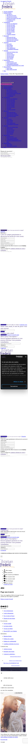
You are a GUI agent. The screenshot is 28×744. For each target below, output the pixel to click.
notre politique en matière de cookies (9, 737)
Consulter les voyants (8, 584)
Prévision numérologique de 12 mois (15, 65)
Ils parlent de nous (11, 19)
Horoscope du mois (11, 41)
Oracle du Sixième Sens (12, 52)
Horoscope (6, 35)
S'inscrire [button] (9, 1)
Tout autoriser (14, 386)
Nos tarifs (9, 33)
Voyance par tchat (11, 26)
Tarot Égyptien (10, 57)
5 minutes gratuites (11, 34)
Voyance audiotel (11, 27)
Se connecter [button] (4, 1)
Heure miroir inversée (12, 69)
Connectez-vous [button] (23, 324)
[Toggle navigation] (1, 9)
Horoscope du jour (11, 37)
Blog (5, 71)
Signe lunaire (10, 45)
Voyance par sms (11, 29)
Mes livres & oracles (11, 15)
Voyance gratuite (10, 30)
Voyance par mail (11, 25)
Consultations (7, 22)
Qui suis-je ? (9, 14)
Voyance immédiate (8, 11)
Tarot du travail (10, 56)
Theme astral (10, 46)
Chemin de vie (10, 61)
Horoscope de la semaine (12, 40)
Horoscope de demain (12, 38)
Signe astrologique (11, 48)
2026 (9, 670)
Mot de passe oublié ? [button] (6, 155)
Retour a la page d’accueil (7, 599)
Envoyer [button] (3, 331)
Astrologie (6, 42)
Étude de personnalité (12, 62)
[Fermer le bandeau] (25, 356)
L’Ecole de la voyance (12, 17)
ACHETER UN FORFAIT (6, 84)
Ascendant (9, 44)
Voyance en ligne (11, 31)
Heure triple (9, 68)
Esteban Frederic (7, 13)
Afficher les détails (18, 381)
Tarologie (6, 50)
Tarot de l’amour (10, 54)
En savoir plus (4, 739)
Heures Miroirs (7, 66)
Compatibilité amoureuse (12, 49)
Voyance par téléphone (12, 23)
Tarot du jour (10, 53)
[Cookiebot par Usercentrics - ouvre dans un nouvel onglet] (16, 357)
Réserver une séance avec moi (14, 18)
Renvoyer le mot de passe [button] (13, 334)
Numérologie (7, 60)
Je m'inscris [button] (3, 324)
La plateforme (10, 21)
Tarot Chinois (10, 58)
